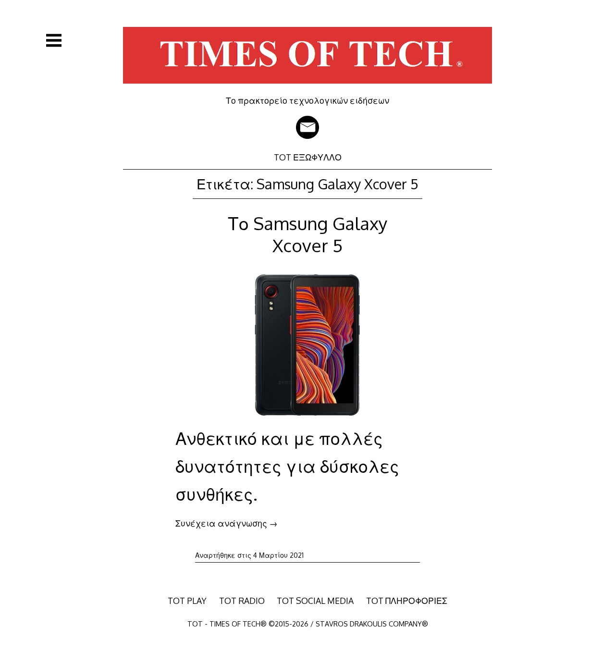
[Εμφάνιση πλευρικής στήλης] (54, 40)
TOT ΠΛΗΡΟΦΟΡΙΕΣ (406, 600)
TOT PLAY (187, 600)
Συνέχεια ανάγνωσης (226, 523)
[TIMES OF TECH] (307, 88)
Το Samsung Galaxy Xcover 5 (307, 234)
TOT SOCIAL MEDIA (315, 600)
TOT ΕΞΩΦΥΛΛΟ (308, 157)
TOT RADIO (242, 600)
